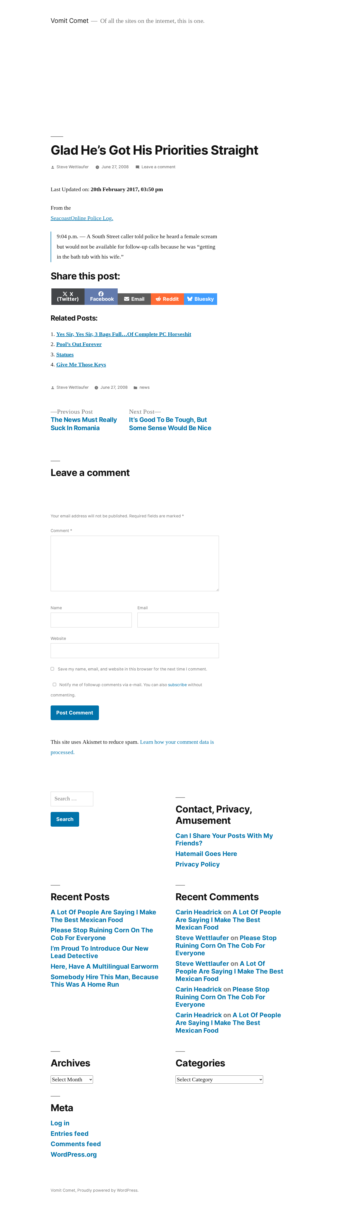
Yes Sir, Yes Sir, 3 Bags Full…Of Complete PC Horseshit (123, 334)
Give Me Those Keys (81, 364)
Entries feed (70, 1133)
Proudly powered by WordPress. (107, 1190)
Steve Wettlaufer (73, 166)
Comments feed (76, 1144)
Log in (60, 1123)
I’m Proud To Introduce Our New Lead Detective (100, 952)
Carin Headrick (199, 912)
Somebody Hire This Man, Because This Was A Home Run (105, 980)
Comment (61, 530)
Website (58, 638)
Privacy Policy (198, 864)
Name (56, 607)
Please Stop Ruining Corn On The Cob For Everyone (102, 934)
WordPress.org (74, 1154)
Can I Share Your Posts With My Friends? (224, 839)
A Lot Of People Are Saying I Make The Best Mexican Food (103, 916)
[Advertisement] (175, 81)
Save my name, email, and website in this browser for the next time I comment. (132, 669)
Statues (65, 354)
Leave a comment (159, 166)
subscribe (177, 684)
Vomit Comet (70, 20)
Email (142, 607)
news (145, 387)
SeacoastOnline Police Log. (82, 218)
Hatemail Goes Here (206, 854)
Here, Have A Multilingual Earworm (105, 966)
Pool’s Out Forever (79, 344)
